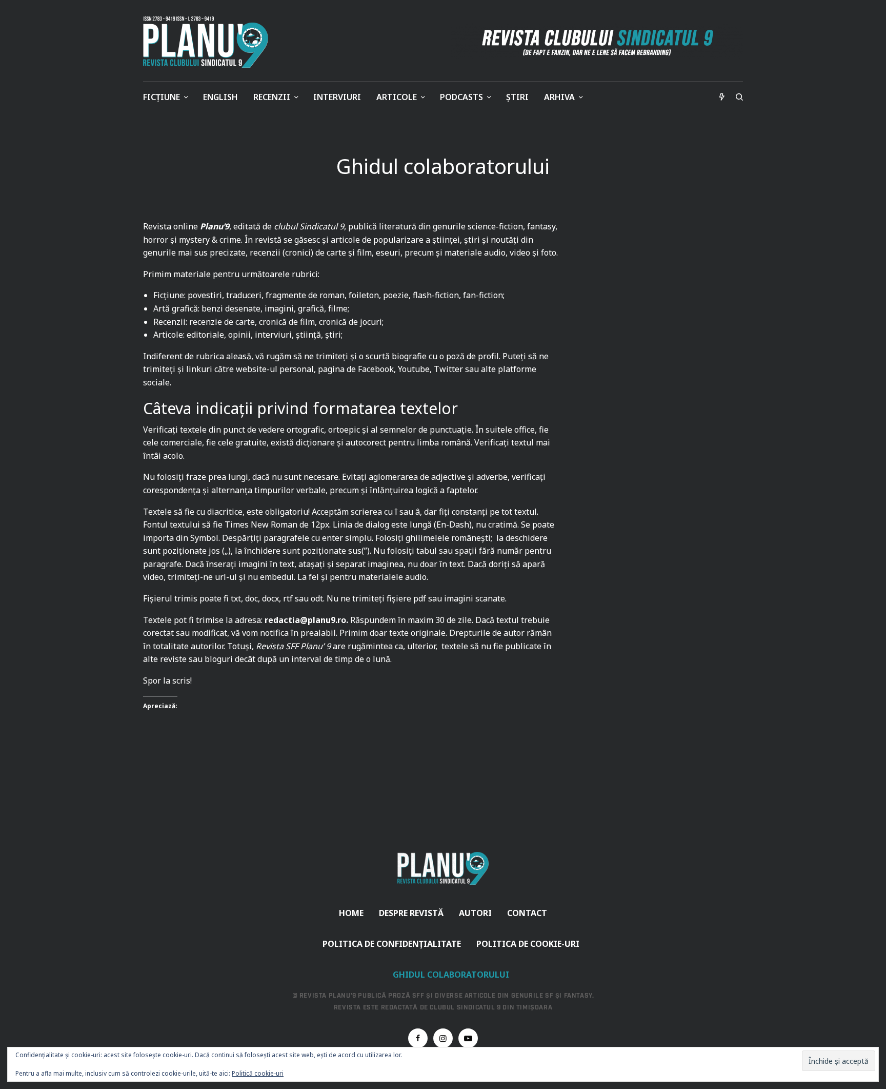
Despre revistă (411, 913)
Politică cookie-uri (258, 1073)
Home (351, 913)
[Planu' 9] (207, 42)
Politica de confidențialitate (392, 943)
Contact (527, 913)
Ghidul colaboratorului (451, 974)
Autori (475, 913)
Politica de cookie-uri (527, 943)
